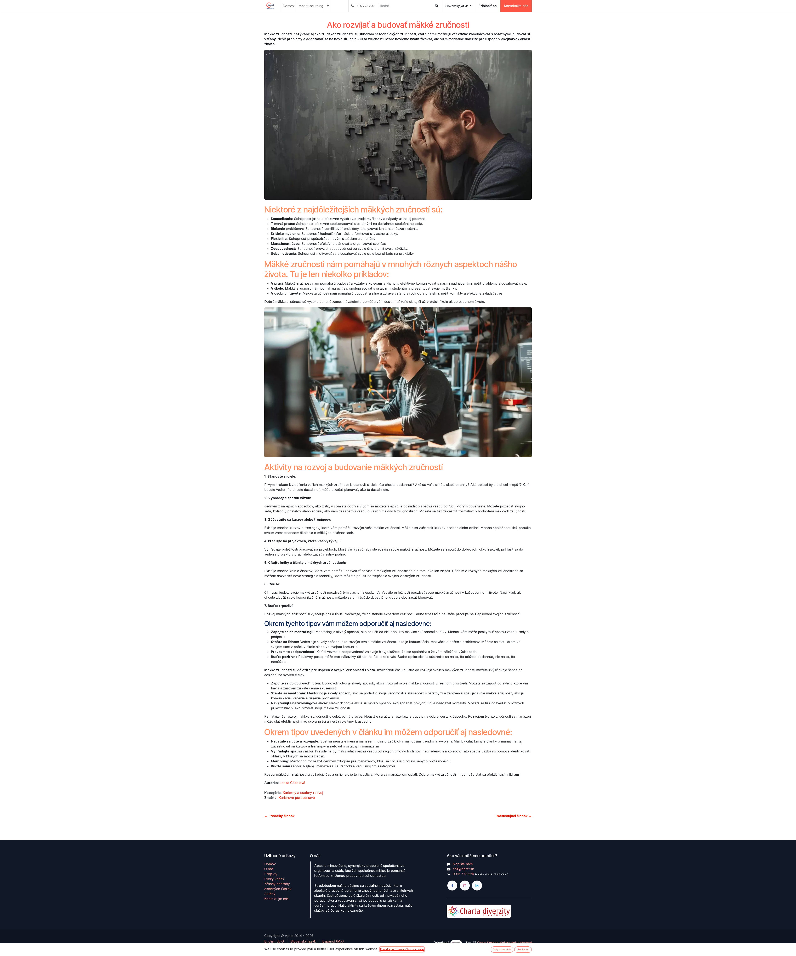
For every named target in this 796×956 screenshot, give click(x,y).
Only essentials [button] (502, 949)
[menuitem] (288, 6)
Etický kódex (274, 879)
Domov (270, 864)
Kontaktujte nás (516, 6)
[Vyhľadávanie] (437, 6)
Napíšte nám (463, 864)
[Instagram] (465, 885)
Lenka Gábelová (292, 783)
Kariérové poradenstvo (297, 798)
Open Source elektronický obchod (504, 943)
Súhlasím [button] (523, 949)
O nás (268, 869)
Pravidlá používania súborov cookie (402, 949)
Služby (269, 894)
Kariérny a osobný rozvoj (303, 793)
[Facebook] (452, 885)
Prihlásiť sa (487, 6)
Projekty (270, 874)
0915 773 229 (463, 874)
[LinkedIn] (477, 885)
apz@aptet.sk (463, 869)
